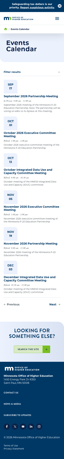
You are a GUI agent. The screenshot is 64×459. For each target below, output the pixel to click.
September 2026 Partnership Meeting (31, 96)
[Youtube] (23, 428)
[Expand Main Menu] (57, 18)
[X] (15, 428)
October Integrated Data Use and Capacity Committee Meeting (28, 171)
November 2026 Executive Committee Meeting (31, 208)
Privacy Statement (14, 448)
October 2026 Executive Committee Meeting (30, 134)
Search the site (28, 349)
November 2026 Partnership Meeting (30, 243)
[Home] (18, 18)
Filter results (12, 72)
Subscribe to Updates (17, 415)
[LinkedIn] (31, 428)
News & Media (12, 403)
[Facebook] (7, 428)
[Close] (60, 6)
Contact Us (11, 392)
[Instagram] (39, 428)
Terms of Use (11, 445)
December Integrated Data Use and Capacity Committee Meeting (29, 278)
